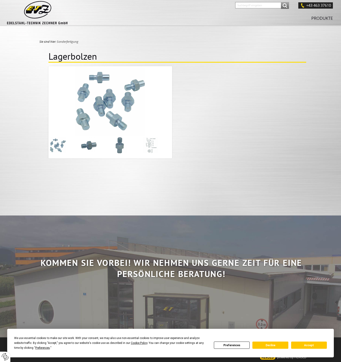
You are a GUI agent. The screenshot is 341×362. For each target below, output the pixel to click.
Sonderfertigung (67, 41)
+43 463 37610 (318, 5)
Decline (270, 345)
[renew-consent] (5, 357)
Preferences (231, 345)
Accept (309, 345)
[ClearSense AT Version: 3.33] (267, 357)
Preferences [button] (42, 347)
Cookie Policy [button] (139, 343)
